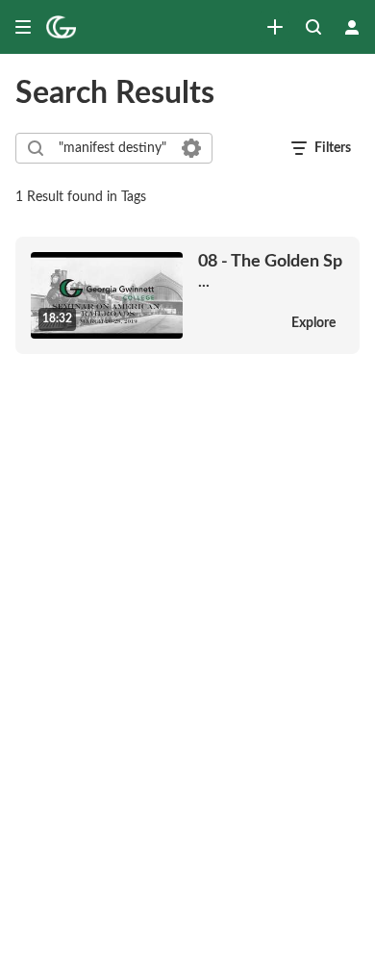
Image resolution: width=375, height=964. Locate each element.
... (270, 271)
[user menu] (352, 27)
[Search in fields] (191, 148)
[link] (275, 27)
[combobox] (113, 148)
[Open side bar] (23, 27)
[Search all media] (313, 27)
